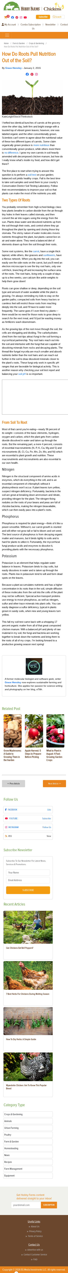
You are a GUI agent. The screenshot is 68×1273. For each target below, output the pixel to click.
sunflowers (49, 255)
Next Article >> (54, 783)
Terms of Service (35, 1236)
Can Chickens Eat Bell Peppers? (19, 948)
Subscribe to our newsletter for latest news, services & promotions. (26, 862)
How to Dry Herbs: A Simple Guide (21, 1039)
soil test (32, 174)
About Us (35, 1226)
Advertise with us (35, 1249)
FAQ (35, 1259)
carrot (36, 251)
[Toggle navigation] (7, 35)
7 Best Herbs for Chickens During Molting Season (27, 994)
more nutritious (41, 145)
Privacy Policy (35, 1231)
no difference (11, 152)
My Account (10, 24)
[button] (60, 730)
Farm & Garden (19, 43)
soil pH (22, 373)
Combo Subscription (31, 24)
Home (6, 43)
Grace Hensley (13, 68)
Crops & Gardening (36, 43)
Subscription (48, 1205)
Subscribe (43, 16)
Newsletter (50, 24)
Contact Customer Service (35, 1254)
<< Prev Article (13, 783)
